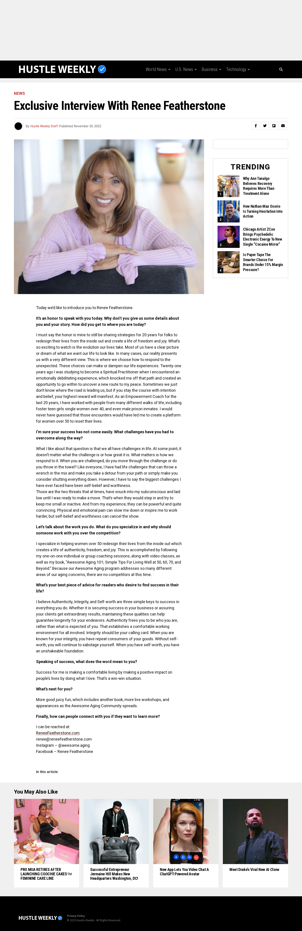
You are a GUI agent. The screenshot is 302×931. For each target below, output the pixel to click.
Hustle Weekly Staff (44, 126)
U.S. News (184, 69)
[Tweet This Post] (265, 126)
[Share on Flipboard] (274, 126)
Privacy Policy (76, 916)
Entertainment (186, 87)
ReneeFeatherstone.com (58, 733)
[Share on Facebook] (256, 126)
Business (210, 69)
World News (156, 69)
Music (212, 87)
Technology (236, 69)
